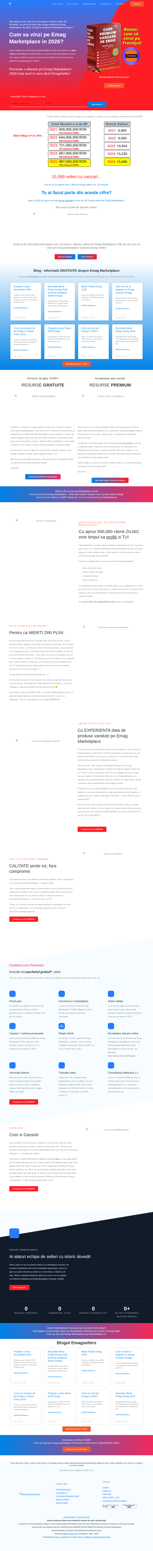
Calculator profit (89, 4)
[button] (114, 85)
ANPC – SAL (114, 1497)
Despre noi (107, 1491)
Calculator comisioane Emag (67, 1496)
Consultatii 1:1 (106, 4)
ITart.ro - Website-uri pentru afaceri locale (94, 1537)
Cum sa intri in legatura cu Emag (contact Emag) (124, 289)
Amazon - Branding (61, 1537)
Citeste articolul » (21, 308)
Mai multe (120, 4)
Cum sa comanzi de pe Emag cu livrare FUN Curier (24, 331)
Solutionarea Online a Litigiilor (115, 1501)
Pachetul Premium (63, 1489)
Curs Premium (73, 4)
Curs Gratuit (58, 4)
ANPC (105, 1497)
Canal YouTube (83, 1517)
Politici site (107, 1494)
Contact (106, 1487)
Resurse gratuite (62, 1499)
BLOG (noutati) (62, 1503)
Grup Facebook (69, 1517)
